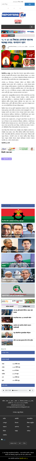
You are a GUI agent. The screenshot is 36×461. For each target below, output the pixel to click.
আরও (28, 426)
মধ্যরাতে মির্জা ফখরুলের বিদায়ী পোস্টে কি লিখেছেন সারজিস (15, 251)
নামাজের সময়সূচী (5, 359)
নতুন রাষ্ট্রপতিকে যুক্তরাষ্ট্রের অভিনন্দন (22, 332)
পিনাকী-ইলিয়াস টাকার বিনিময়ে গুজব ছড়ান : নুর (12, 236)
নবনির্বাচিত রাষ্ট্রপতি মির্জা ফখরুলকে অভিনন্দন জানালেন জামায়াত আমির (17, 280)
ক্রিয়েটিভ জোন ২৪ (24, 458)
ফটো (20, 443)
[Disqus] (18, 183)
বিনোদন (16, 422)
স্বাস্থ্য (16, 431)
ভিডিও (24, 443)
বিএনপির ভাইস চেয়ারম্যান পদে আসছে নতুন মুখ (12, 221)
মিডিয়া (4, 431)
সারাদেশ (5, 426)
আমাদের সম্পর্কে (13, 443)
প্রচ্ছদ (5, 35)
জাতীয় (4, 418)
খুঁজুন (30, 4)
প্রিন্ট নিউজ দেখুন (7, 159)
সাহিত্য (28, 431)
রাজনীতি (12, 35)
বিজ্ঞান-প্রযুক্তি (30, 422)
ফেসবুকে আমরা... (5, 352)
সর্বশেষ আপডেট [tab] (9, 306)
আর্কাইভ (5, 435)
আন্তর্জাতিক (29, 418)
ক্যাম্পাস (17, 426)
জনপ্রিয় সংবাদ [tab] (26, 306)
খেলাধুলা (5, 422)
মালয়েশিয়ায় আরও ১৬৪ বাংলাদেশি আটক (22, 317)
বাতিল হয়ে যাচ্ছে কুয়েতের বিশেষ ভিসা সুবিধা (23, 340)
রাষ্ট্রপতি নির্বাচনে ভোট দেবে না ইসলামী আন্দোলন (13, 295)
